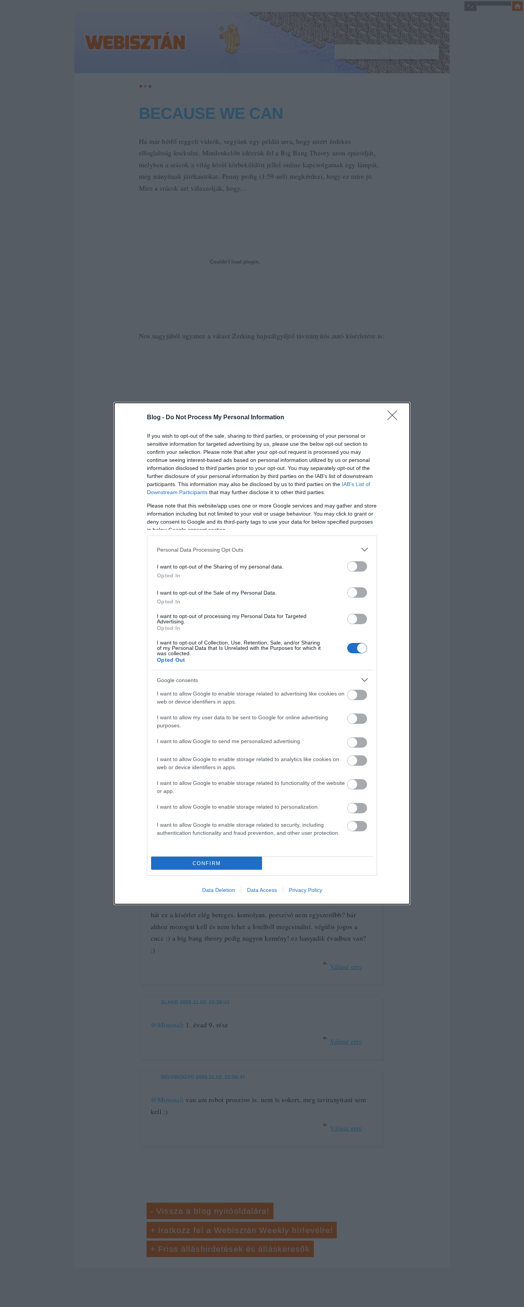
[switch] (357, 566)
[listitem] (262, 550)
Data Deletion (218, 890)
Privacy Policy (305, 890)
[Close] (394, 417)
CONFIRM (207, 863)
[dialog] (262, 653)
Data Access (262, 890)
